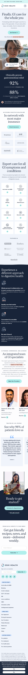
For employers (5, 641)
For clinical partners (6, 646)
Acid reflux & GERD (6, 585)
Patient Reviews (5, 622)
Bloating (3, 588)
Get (13, 32)
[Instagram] (6, 576)
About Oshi (5, 611)
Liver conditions (5, 599)
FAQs (2, 631)
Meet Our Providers (14, 381)
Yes (14, 669)
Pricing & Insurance (6, 617)
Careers (3, 628)
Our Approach (5, 614)
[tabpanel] (14, 143)
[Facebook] (3, 576)
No (14, 672)
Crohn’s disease (5, 590)
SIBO (2, 602)
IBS (2, 596)
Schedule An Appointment (14, 508)
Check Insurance (14, 127)
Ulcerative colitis (5, 604)
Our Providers (5, 620)
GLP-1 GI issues (5, 593)
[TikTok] (14, 576)
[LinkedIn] (10, 576)
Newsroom (4, 625)
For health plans (5, 643)
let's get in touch (14, 512)
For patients (4, 638)
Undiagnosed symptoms (7, 607)
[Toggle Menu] (25, 5)
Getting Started (6, 635)
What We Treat (6, 582)
